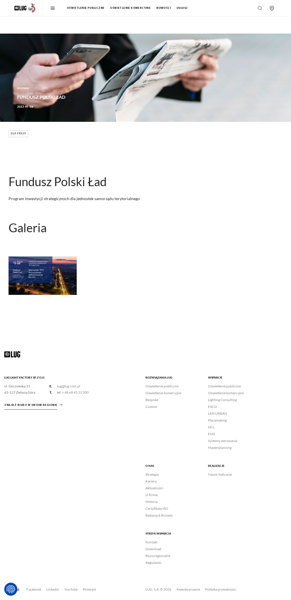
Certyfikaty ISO (157, 508)
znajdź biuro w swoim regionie (30, 405)
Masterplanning (220, 447)
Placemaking (217, 420)
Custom (151, 406)
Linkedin (52, 589)
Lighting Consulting (222, 400)
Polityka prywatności (220, 589)
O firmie (152, 495)
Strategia (152, 474)
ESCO (212, 406)
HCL (211, 427)
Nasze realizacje (220, 474)
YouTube (71, 589)
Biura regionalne (158, 556)
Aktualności (154, 488)
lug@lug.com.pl (68, 386)
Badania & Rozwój (159, 515)
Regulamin (153, 562)
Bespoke (152, 400)
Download (153, 549)
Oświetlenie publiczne (85, 8)
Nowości (163, 8)
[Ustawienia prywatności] (10, 589)
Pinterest (89, 589)
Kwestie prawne (188, 589)
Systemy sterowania (222, 441)
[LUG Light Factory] (12, 354)
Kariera (151, 481)
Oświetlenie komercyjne (130, 8)
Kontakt (151, 542)
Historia (151, 502)
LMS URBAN (217, 413)
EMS (211, 434)
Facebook (33, 589)
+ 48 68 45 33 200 (75, 392)
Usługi (181, 8)
